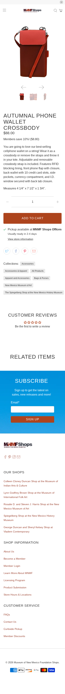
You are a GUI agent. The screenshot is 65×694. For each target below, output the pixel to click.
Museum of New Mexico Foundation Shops (36, 662)
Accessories (28, 264)
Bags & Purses (41, 278)
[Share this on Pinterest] (24, 251)
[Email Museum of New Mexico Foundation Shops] (18, 457)
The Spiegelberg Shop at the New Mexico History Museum (33, 292)
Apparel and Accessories (17, 278)
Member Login (12, 565)
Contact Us (10, 621)
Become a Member (14, 558)
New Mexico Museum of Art (18, 285)
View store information (20, 239)
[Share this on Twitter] (6, 251)
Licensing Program (14, 580)
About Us (9, 551)
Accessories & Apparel (16, 271)
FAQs (7, 614)
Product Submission (15, 587)
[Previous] (23, 87)
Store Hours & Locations (17, 594)
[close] (61, 2)
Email (15, 402)
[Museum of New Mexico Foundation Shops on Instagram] (14, 457)
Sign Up (32, 419)
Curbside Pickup (13, 629)
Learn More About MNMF (18, 573)
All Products (38, 271)
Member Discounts (14, 636)
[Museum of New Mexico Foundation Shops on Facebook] (5, 457)
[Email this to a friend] (34, 251)
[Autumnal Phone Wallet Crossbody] (32, 53)
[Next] (41, 87)
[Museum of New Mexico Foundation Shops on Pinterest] (9, 457)
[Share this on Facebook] (15, 251)
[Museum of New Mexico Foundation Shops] (32, 10)
